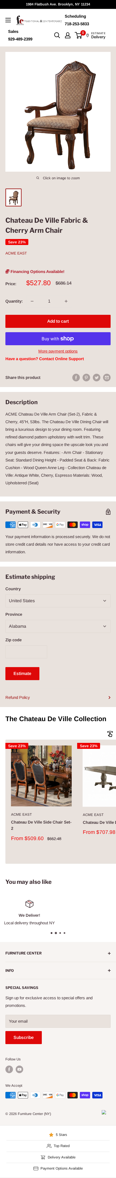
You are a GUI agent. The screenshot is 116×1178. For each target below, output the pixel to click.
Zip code (13, 639)
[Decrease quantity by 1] (32, 301)
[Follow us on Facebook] (9, 1069)
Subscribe (23, 1037)
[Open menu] (8, 20)
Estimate (22, 673)
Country (13, 588)
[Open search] (57, 35)
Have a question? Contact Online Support (44, 358)
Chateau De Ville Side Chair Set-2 (41, 825)
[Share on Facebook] (76, 377)
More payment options (58, 351)
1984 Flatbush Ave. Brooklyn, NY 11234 (58, 4)
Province (13, 614)
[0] (78, 35)
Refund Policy (17, 697)
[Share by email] (107, 377)
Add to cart (58, 321)
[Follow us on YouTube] (19, 1069)
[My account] (67, 35)
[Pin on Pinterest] (86, 377)
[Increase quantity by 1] (66, 301)
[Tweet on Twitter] (96, 377)
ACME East (16, 253)
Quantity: (14, 301)
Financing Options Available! (36, 271)
